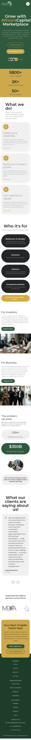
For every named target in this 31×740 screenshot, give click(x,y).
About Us (15, 672)
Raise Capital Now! (15, 646)
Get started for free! (15, 51)
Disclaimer (15, 691)
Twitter (15, 715)
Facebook (15, 711)
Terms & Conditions (15, 687)
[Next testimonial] (18, 582)
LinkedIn (15, 707)
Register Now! (8, 329)
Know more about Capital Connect (17, 298)
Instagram (16, 703)
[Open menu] (28, 4)
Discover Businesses (15, 651)
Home (15, 664)
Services (15, 668)
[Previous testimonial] (13, 582)
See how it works (15, 45)
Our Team (15, 676)
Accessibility (15, 695)
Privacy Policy (15, 684)
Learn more (6, 148)
